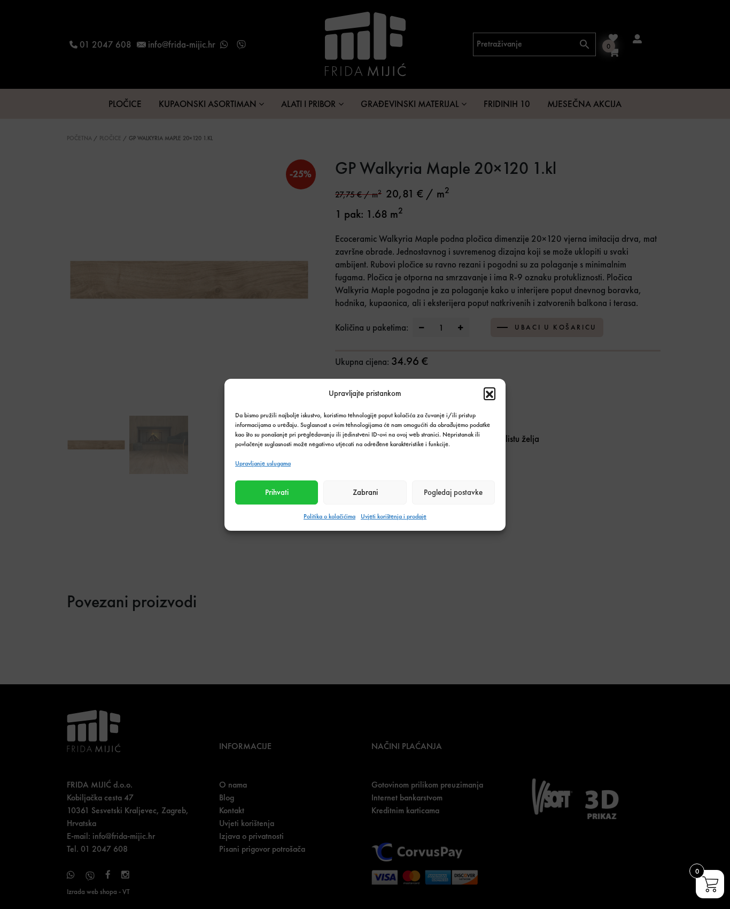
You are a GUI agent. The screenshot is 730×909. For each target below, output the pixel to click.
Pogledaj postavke (453, 492)
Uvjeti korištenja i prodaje (393, 516)
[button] (489, 393)
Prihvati (277, 492)
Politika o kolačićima (329, 516)
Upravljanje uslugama (263, 463)
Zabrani (365, 492)
